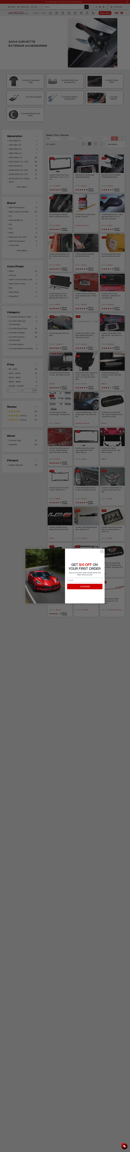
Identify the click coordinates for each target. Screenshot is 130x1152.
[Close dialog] (102, 551)
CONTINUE (85, 586)
